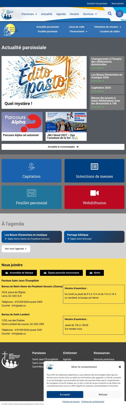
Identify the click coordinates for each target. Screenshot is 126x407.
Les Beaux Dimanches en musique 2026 (106, 76)
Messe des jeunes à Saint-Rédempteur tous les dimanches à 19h (105, 100)
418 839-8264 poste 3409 (28, 301)
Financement (77, 31)
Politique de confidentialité (92, 401)
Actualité (46, 14)
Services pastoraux (104, 359)
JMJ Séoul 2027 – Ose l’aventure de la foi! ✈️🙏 (62, 136)
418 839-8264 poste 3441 (28, 329)
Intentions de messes (106, 26)
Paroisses (28, 14)
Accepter (65, 394)
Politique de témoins (71, 401)
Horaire (74, 14)
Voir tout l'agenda (14, 248)
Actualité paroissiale (47, 26)
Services (88, 14)
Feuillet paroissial (47, 31)
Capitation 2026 (101, 87)
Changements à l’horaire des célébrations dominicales (106, 61)
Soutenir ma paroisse (97, 3)
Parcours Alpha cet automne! (21, 135)
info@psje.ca (19, 305)
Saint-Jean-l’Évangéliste (45, 359)
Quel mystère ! (18, 103)
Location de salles (110, 31)
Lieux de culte (76, 26)
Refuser (103, 394)
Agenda (61, 14)
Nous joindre (118, 3)
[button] (119, 366)
